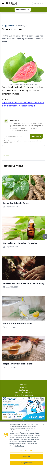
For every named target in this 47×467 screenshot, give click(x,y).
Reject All (26, 457)
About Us (23, 384)
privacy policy (8, 143)
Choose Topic (21, 10)
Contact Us (23, 390)
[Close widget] (42, 399)
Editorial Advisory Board (23, 395)
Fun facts (6, 155)
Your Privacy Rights (26, 450)
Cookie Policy (19, 446)
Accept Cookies (26, 463)
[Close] (43, 424)
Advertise (23, 387)
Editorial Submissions (23, 392)
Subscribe (35, 136)
